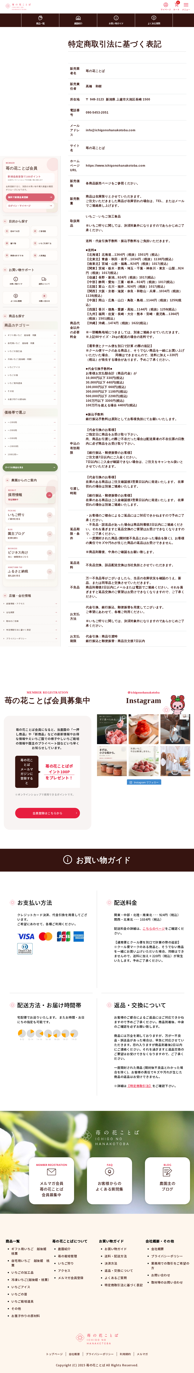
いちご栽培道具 (22, 1301)
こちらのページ (154, 928)
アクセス (64, 1270)
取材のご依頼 (31, 621)
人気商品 (40, 255)
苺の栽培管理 (67, 1256)
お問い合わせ (160, 1275)
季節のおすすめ (14, 255)
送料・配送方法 (116, 1256)
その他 (16, 1308)
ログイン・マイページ (30, 205)
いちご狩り (66, 1263)
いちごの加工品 (22, 1272)
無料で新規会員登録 (30, 197)
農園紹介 (78, 23)
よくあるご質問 (116, 1277)
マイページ (166, 9)
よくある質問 (154, 23)
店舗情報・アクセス (31, 603)
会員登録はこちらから (48, 813)
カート (176, 6)
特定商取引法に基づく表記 (31, 629)
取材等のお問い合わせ (167, 1282)
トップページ (54, 1354)
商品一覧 (40, 23)
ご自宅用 (40, 231)
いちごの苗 (19, 1294)
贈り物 (11, 243)
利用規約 (125, 1354)
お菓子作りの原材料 (25, 1315)
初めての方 (13, 231)
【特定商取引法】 (139, 1085)
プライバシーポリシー (31, 638)
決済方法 (111, 1263)
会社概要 (31, 612)
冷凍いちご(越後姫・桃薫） (31, 1279)
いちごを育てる (43, 243)
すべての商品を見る (30, 467)
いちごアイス (20, 1287)
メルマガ (142, 1354)
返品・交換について (119, 1270)
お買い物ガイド (116, 23)
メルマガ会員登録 (70, 1277)
